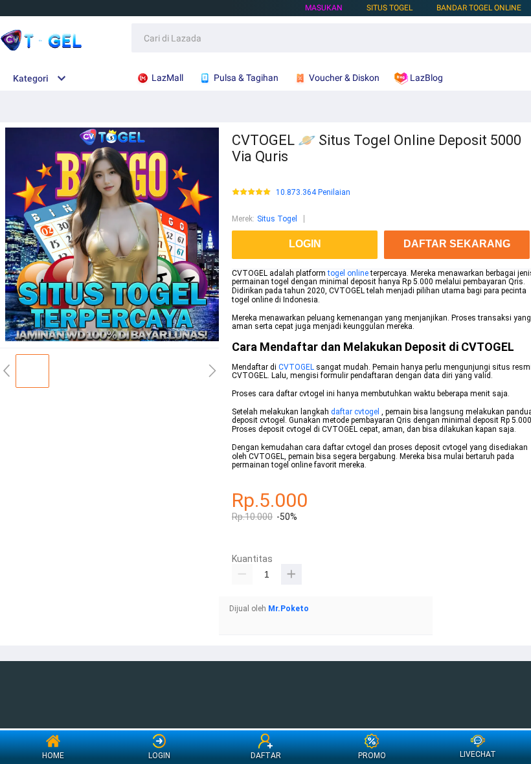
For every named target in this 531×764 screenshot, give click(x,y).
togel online (348, 273)
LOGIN (159, 755)
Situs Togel (277, 218)
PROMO (372, 755)
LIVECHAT (478, 754)
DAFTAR (266, 755)
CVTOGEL (296, 367)
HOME (53, 755)
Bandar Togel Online (478, 7)
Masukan (324, 7)
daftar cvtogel (356, 411)
